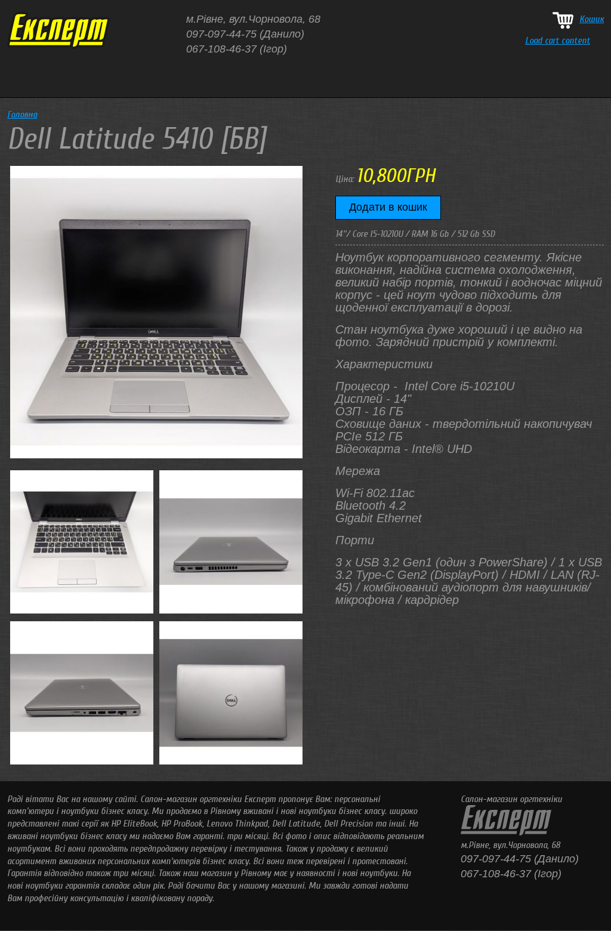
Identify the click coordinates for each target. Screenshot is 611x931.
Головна (22, 114)
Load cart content (557, 40)
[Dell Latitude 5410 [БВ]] (156, 455)
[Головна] (58, 46)
